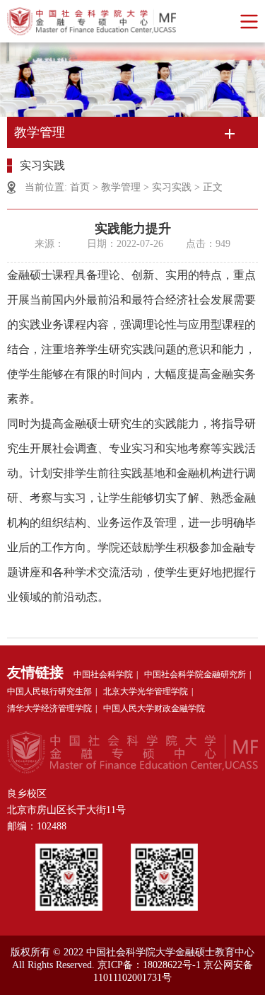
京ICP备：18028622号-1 (149, 965)
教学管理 (121, 187)
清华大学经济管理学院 (49, 708)
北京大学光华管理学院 (145, 691)
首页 (80, 187)
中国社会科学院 (103, 674)
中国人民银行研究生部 (49, 691)
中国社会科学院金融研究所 (195, 674)
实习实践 (172, 187)
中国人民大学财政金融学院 (154, 708)
